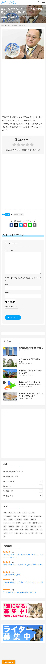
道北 (9, 486)
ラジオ (26, 519)
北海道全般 (12, 476)
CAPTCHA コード (11, 307)
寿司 (26, 526)
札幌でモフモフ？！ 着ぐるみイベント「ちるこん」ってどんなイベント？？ (23, 556)
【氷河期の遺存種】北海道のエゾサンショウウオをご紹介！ (23, 583)
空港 (16, 533)
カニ (19, 513)
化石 (29, 523)
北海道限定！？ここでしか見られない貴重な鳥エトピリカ (23, 566)
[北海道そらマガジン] (9, 2)
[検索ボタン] (38, 2)
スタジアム (37, 516)
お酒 (5, 513)
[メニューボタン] (43, 2)
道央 (10, 481)
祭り (11, 533)
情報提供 (33, 526)
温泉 (37, 529)
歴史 (21, 529)
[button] (11, 225)
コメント (9, 250)
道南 (9, 496)
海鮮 (31, 529)
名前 (6, 284)
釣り (40, 533)
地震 (17, 526)
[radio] (14, 145)
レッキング (7, 523)
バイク (11, 519)
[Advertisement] (23, 85)
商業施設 (11, 526)
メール (7, 292)
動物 (24, 523)
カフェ (25, 513)
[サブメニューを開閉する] (40, 481)
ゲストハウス (7, 516)
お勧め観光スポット (14, 471)
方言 (39, 526)
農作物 (31, 533)
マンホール (18, 519)
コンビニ (16, 516)
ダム (5, 519)
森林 (11, 529)
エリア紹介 (12, 513)
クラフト (31, 513)
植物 (16, 529)
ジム (30, 516)
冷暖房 (18, 523)
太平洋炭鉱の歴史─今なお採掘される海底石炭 (19, 592)
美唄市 (12, 16)
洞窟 (26, 529)
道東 (9, 491)
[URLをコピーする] (34, 225)
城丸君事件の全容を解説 (11, 575)
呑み (5, 526)
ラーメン (33, 519)
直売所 (5, 533)
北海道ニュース (22, 16)
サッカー (24, 516)
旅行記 (5, 529)
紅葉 (21, 533)
